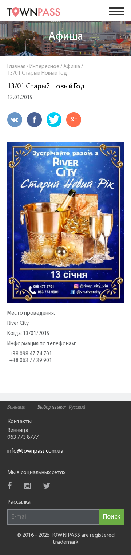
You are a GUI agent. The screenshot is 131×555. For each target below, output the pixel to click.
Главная (16, 67)
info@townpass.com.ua (35, 451)
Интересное (44, 67)
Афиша (65, 37)
